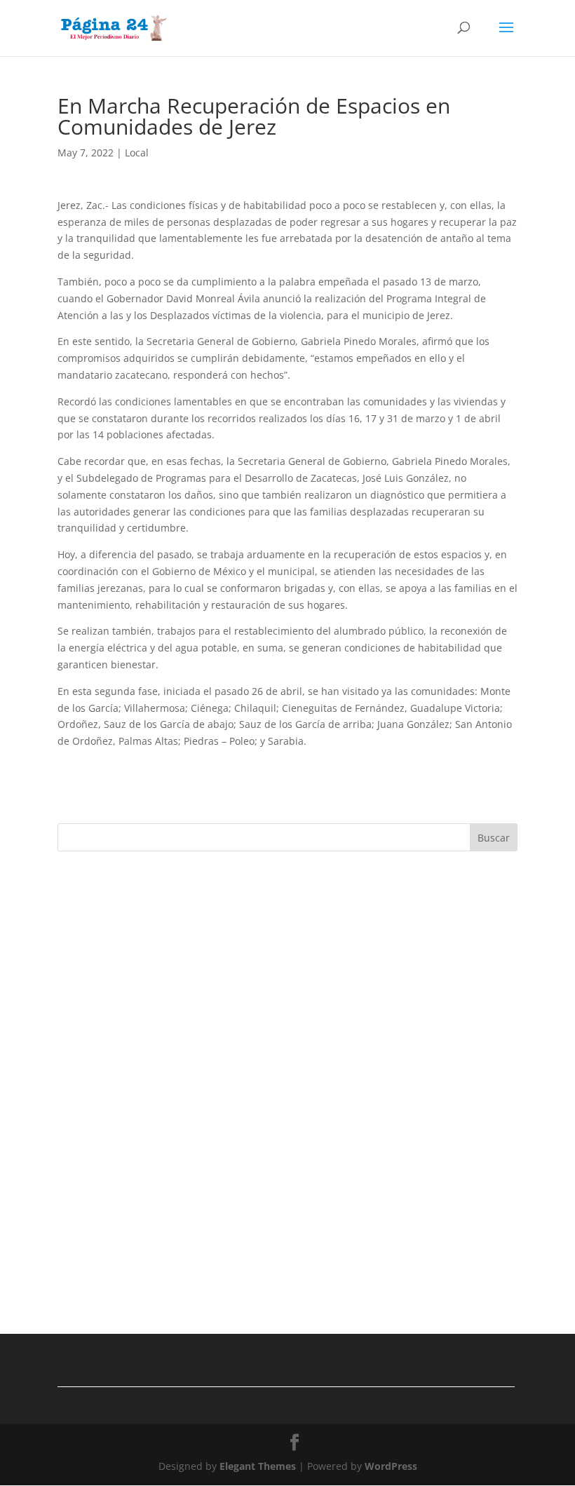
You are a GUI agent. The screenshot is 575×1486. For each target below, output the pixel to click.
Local (137, 152)
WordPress (391, 1466)
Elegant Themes (257, 1466)
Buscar (494, 837)
